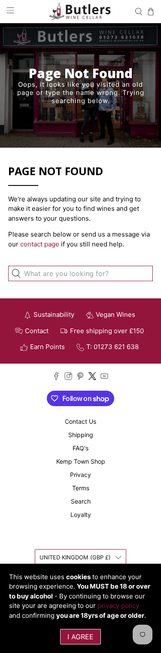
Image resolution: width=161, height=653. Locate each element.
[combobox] (80, 273)
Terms (80, 488)
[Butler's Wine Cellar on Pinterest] (80, 377)
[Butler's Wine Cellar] (80, 11)
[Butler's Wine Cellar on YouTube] (104, 377)
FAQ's (80, 448)
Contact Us (80, 421)
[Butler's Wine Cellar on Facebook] (56, 377)
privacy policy (118, 605)
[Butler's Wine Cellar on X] (92, 377)
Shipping (80, 434)
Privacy (80, 474)
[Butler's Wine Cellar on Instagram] (68, 377)
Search (81, 501)
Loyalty (80, 514)
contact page (39, 244)
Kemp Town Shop (80, 461)
